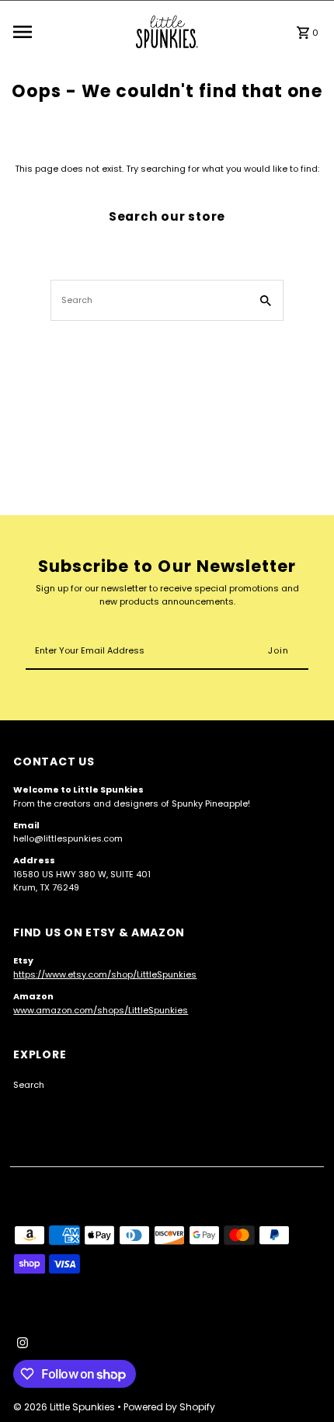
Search (28, 1085)
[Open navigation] (70, 31)
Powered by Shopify (169, 1406)
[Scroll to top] (301, 1381)
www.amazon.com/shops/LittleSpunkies (100, 1010)
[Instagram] (20, 1344)
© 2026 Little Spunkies (65, 1406)
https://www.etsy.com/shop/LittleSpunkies (105, 974)
